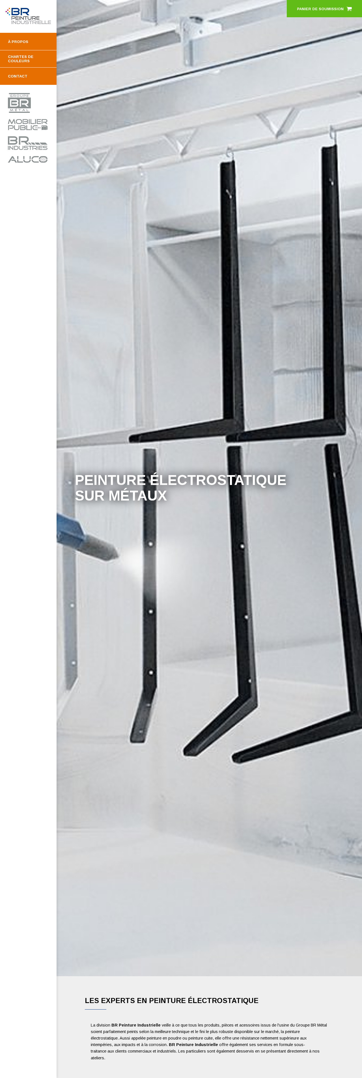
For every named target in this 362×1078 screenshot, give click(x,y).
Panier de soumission (320, 9)
